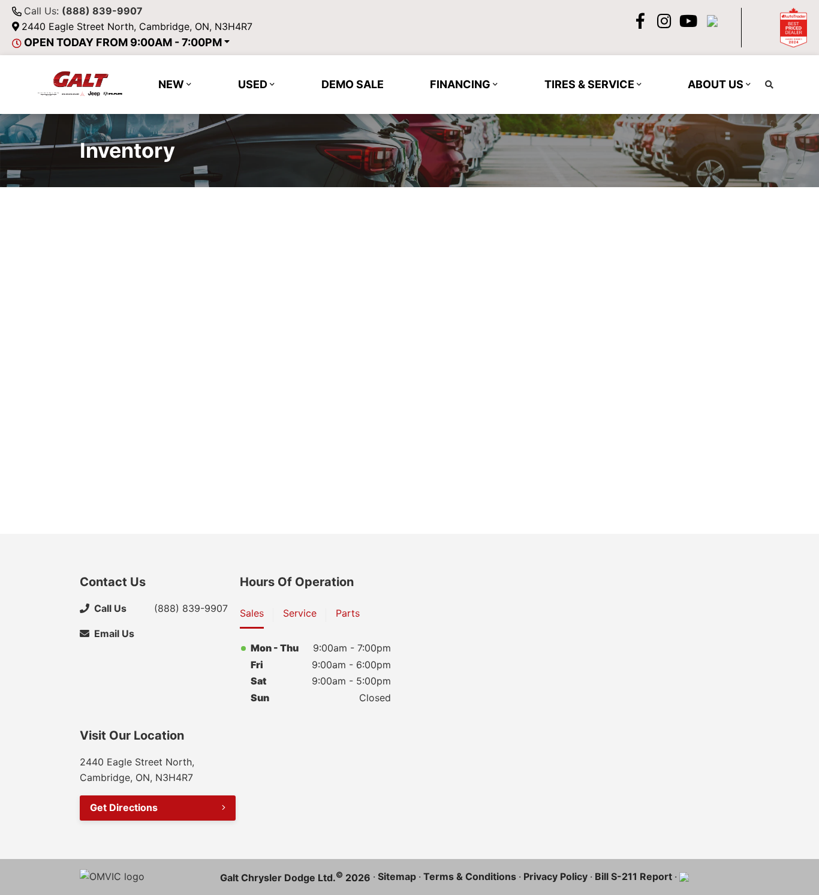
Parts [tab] (348, 613)
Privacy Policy (555, 876)
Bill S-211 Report (633, 876)
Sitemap (397, 876)
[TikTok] (712, 21)
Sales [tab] (252, 613)
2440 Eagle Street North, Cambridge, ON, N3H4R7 (137, 26)
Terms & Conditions (469, 876)
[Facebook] (640, 21)
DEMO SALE (352, 84)
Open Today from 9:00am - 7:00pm (123, 42)
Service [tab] (300, 613)
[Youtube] (688, 21)
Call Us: (83, 11)
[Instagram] (664, 21)
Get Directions (124, 807)
